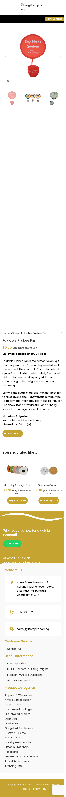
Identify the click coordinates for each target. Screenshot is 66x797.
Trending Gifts (14, 766)
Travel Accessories (17, 761)
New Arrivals (12, 737)
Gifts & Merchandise (20, 680)
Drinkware (11, 723)
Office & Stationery (17, 747)
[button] (5, 57)
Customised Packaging (19, 709)
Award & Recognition (18, 700)
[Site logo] (33, 7)
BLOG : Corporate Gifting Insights (27, 669)
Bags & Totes (13, 704)
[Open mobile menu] (4, 19)
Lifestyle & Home (15, 733)
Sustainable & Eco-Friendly (22, 756)
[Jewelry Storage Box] (17, 470)
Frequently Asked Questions (24, 675)
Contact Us (14, 649)
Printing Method (17, 663)
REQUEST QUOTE (13, 433)
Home (6, 333)
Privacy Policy (39, 788)
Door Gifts (11, 719)
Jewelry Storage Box (17, 485)
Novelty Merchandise (18, 742)
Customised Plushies (17, 714)
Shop (15, 333)
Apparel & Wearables (18, 695)
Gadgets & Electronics (19, 728)
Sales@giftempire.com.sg (21, 562)
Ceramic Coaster (49, 485)
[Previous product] (54, 333)
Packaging (11, 752)
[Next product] (62, 333)
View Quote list (54, 19)
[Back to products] (58, 333)
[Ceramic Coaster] (49, 470)
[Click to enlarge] (8, 81)
